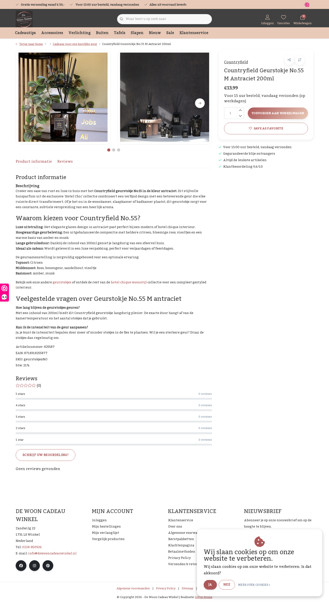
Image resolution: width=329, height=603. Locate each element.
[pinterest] (48, 565)
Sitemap (187, 588)
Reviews (65, 161)
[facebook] (21, 565)
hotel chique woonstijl (129, 282)
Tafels (119, 32)
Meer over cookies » (254, 585)
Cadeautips (25, 32)
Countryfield (236, 62)
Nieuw (155, 32)
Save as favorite (268, 128)
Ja (210, 585)
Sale (170, 32)
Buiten (102, 32)
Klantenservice (193, 32)
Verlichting (79, 32)
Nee (226, 585)
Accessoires (52, 32)
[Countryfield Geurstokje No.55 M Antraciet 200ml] (63, 97)
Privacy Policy (165, 588)
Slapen (137, 32)
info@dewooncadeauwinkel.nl (52, 553)
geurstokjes (62, 282)
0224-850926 (32, 547)
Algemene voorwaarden (133, 588)
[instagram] (34, 565)
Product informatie (34, 161)
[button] (289, 60)
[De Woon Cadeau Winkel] (24, 19)
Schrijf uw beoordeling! (45, 455)
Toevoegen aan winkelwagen (278, 113)
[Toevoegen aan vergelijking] (300, 60)
